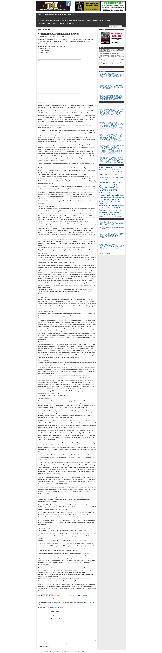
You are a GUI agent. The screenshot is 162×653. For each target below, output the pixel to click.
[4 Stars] (75, 595)
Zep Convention (118, 216)
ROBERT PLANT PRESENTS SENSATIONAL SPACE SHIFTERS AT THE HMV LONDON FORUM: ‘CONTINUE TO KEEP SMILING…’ (112, 223)
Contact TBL (70, 23)
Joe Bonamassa (109, 187)
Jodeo (101, 157)
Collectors (106, 172)
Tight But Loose (109, 214)
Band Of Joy (115, 167)
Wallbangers (106, 216)
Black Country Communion (108, 169)
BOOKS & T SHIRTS (104, 226)
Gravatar (92, 643)
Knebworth (102, 195)
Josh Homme (110, 193)
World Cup (111, 216)
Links (49, 23)
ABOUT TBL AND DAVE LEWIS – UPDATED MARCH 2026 (99, 20)
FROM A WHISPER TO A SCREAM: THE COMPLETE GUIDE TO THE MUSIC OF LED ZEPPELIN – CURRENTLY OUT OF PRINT (111, 230)
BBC (122, 167)
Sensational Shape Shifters (117, 203)
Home (39, 14)
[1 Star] (69, 595)
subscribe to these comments (84, 602)
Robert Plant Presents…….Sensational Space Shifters (111, 202)
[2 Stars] (71, 595)
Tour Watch (41, 23)
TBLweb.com (112, 210)
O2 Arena (111, 197)
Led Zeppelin (113, 195)
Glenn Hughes (114, 177)
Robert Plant (46, 29)
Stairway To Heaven (107, 208)
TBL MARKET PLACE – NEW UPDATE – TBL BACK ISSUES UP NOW (59, 14)
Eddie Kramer (107, 177)
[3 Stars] (73, 595)
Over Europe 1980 (119, 197)
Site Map (62, 23)
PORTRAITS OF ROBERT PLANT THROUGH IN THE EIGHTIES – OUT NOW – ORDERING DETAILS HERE (61, 20)
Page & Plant (101, 200)
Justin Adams (118, 193)
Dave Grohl (113, 172)
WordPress (47, 651)
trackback (56, 602)
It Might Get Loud (108, 180)
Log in (51, 651)
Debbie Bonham (109, 174)
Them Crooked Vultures (110, 212)
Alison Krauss (104, 167)
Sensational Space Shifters (108, 205)
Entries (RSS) (56, 651)
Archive (55, 23)
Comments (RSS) (63, 651)
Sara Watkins (106, 203)
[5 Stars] (77, 595)
